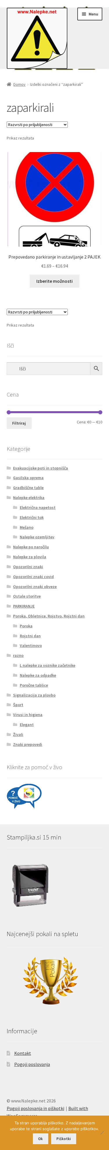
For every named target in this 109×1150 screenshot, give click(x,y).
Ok (40, 1138)
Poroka (26, 626)
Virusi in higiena (27, 714)
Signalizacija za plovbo (34, 695)
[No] (102, 1133)
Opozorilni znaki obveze (35, 586)
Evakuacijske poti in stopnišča (40, 468)
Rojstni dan (30, 635)
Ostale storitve (27, 596)
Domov (19, 84)
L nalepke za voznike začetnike (47, 665)
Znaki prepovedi (27, 744)
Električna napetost (38, 507)
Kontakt (22, 1053)
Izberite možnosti (54, 281)
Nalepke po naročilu (31, 546)
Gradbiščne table (28, 487)
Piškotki (63, 1138)
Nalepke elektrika (28, 497)
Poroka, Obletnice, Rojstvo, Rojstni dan (49, 616)
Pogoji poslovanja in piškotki (35, 1108)
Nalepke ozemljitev (37, 537)
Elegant (27, 724)
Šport (18, 704)
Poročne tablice (34, 685)
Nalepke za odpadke (38, 675)
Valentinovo (31, 645)
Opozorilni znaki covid (33, 576)
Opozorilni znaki (28, 566)
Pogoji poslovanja (32, 1064)
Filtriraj (19, 423)
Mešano (26, 527)
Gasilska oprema (28, 477)
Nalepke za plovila (29, 556)
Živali (18, 734)
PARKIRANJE (24, 606)
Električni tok (32, 517)
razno (18, 655)
